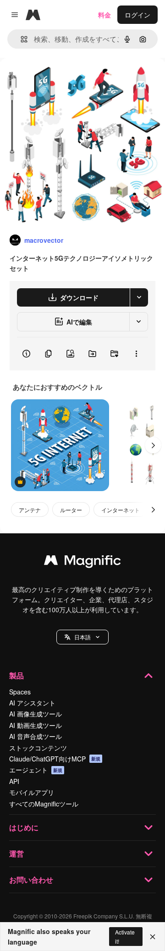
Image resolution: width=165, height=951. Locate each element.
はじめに (23, 827)
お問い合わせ (31, 879)
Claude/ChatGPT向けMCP (54, 758)
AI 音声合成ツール (35, 736)
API (14, 781)
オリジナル (63, 79)
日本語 (82, 637)
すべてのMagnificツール (43, 803)
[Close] (152, 936)
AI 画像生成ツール (35, 713)
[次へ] (153, 445)
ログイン (137, 14)
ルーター (71, 510)
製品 (16, 675)
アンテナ (30, 510)
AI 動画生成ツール (35, 725)
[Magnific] (82, 562)
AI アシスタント (32, 702)
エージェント (35, 769)
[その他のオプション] (136, 354)
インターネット (120, 510)
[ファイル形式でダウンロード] (139, 297)
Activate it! (125, 936)
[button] (82, 637)
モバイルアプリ (31, 792)
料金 (104, 14)
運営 (16, 853)
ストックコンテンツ (38, 747)
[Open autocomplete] (20, 39)
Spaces (20, 691)
